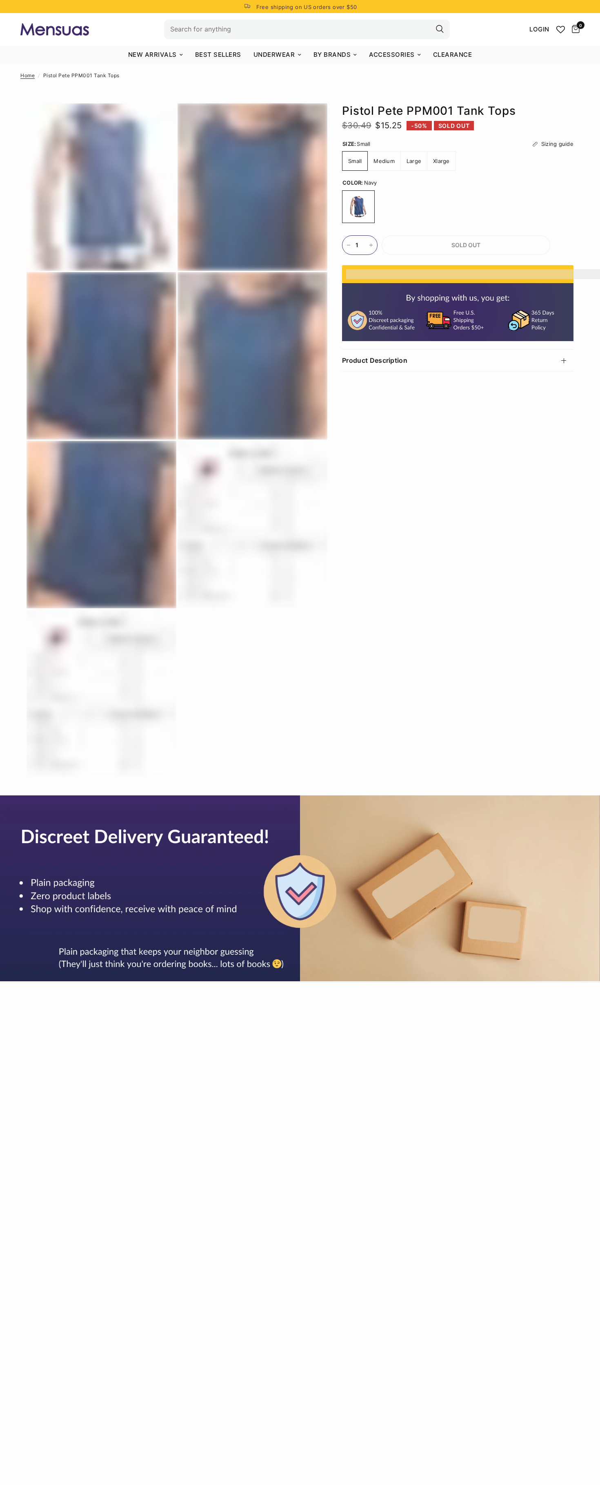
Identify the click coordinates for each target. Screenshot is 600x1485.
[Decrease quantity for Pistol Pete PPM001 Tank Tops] (348, 245)
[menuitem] (155, 55)
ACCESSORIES (392, 54)
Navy (358, 206)
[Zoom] (159, 120)
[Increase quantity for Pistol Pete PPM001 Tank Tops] (371, 245)
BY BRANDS (332, 54)
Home (27, 75)
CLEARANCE (452, 54)
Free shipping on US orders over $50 (306, 7)
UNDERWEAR (274, 54)
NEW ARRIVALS (152, 54)
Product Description (374, 360)
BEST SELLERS (218, 54)
